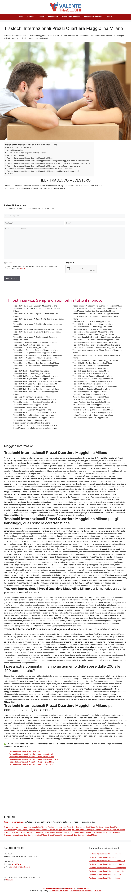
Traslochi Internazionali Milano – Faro (104, 857)
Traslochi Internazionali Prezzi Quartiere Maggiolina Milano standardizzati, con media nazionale (44, 166)
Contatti (109, 17)
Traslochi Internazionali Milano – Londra (105, 875)
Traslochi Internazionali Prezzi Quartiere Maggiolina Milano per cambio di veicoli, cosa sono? (43, 171)
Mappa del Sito (83, 888)
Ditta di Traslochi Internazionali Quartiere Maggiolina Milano (72, 835)
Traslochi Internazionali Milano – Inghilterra (106, 864)
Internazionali (53, 17)
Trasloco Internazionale (14, 822)
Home (21, 17)
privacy (22, 268)
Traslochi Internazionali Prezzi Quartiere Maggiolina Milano (30, 158)
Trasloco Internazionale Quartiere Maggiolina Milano (49, 830)
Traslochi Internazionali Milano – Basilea (105, 854)
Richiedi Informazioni (15, 150)
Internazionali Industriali (93, 17)
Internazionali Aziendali (71, 17)
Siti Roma (97, 891)
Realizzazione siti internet (59, 891)
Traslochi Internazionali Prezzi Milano (24, 751)
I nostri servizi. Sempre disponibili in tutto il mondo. (27, 153)
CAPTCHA (70, 263)
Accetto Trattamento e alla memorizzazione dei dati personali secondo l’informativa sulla (31, 267)
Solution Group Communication (81, 891)
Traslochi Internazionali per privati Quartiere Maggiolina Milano (29, 832)
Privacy (8, 263)
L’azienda (30, 17)
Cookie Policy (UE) (70, 888)
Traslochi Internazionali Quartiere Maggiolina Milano (25, 827)
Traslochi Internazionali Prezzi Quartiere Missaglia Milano (32, 754)
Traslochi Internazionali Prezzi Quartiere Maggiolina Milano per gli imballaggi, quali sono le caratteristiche (48, 161)
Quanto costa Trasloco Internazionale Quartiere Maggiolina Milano (83, 832)
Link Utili (10, 174)
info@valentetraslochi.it (20, 867)
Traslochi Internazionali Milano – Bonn (104, 878)
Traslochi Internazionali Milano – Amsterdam (107, 861)
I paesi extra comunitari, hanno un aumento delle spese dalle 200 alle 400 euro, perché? (41, 169)
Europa (41, 17)
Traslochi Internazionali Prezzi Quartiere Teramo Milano (32, 762)
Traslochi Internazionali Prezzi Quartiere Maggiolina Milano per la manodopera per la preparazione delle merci (49, 163)
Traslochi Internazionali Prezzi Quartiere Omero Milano (31, 757)
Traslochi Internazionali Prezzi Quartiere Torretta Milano (32, 765)
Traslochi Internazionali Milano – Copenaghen (107, 868)
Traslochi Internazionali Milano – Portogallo (106, 871)
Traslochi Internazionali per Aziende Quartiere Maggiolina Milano (98, 830)
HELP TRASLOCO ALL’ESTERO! (19, 147)
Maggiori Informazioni (15, 155)
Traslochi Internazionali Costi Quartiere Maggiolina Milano (71, 827)
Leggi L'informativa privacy (52, 888)
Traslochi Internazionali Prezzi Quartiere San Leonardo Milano (34, 759)
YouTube (9, 880)
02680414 (16, 864)
